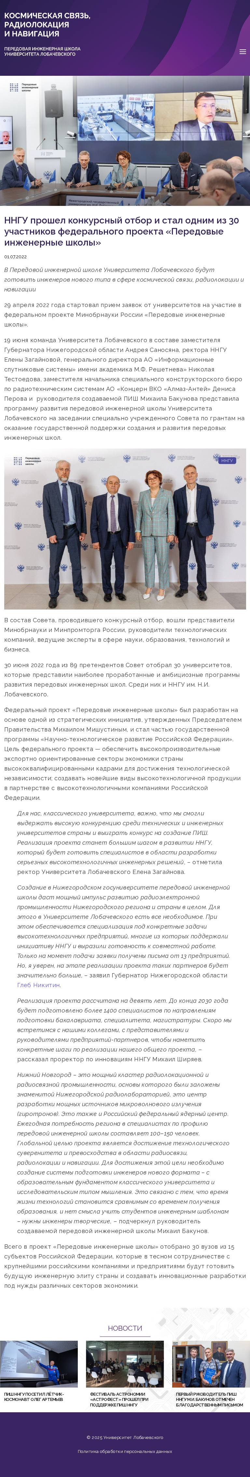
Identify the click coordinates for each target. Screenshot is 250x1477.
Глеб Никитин (38, 985)
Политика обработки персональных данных (125, 1451)
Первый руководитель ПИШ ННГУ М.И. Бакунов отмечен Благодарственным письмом (209, 1400)
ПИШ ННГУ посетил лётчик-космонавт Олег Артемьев (34, 1397)
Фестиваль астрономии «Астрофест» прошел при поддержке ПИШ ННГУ (119, 1400)
